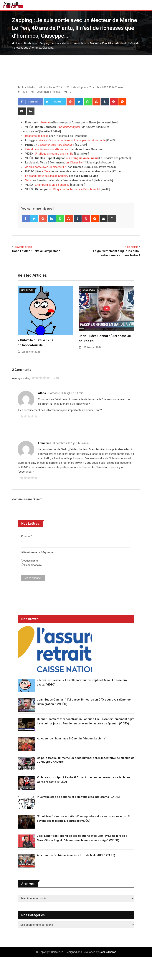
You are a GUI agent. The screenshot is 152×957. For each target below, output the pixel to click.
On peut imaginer (69, 127)
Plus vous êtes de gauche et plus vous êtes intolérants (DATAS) (78, 797)
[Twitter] (34, 218)
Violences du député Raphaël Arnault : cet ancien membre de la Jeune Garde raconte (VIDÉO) (83, 780)
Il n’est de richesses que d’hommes (46, 149)
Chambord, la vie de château (52, 184)
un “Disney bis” (75, 162)
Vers (28, 180)
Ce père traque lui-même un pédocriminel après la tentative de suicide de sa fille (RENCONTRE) (85, 760)
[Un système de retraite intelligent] (55, 649)
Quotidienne (31, 560)
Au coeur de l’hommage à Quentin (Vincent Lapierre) (72, 738)
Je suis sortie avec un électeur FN (46, 167)
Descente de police (36, 136)
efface (46, 171)
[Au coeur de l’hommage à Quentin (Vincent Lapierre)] (26, 744)
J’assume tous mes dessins (55, 144)
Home (18, 43)
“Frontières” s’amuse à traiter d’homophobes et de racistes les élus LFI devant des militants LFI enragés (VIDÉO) (83, 818)
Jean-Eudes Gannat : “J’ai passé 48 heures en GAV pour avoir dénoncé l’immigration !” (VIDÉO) (84, 702)
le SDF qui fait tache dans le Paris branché (74, 189)
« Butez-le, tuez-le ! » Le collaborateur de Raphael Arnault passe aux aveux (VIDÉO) (82, 682)
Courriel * (26, 536)
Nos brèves (30, 43)
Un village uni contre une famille (54, 153)
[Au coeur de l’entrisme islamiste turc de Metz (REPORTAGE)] (26, 860)
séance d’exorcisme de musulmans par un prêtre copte (72, 140)
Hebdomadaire (33, 564)
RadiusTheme (108, 952)
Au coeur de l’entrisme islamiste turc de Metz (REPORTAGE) (76, 855)
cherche (45, 122)
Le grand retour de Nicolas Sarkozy (46, 176)
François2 (44, 443)
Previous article (23, 247)
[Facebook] (26, 218)
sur (82, 158)
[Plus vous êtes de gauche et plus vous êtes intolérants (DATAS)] (26, 802)
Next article (131, 247)
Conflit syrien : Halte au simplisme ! (36, 251)
